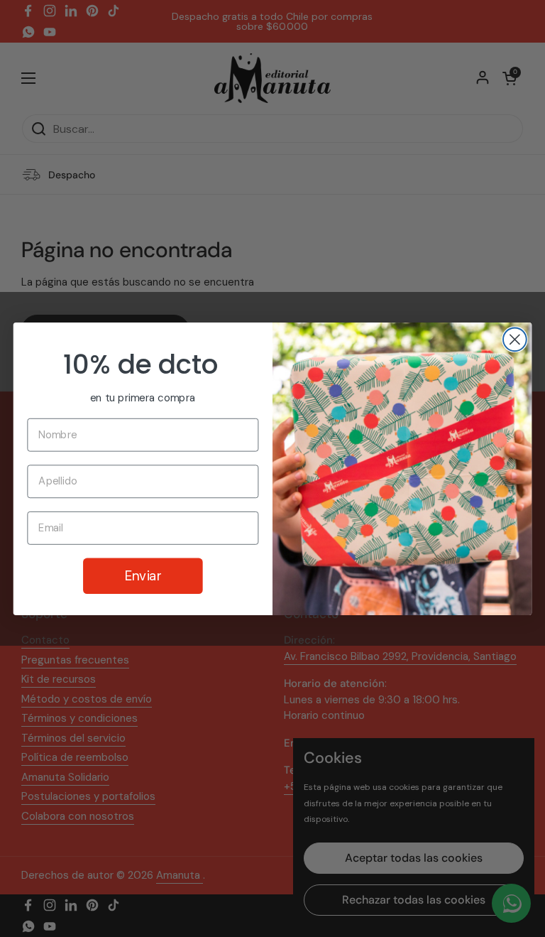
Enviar (143, 575)
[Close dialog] (515, 339)
